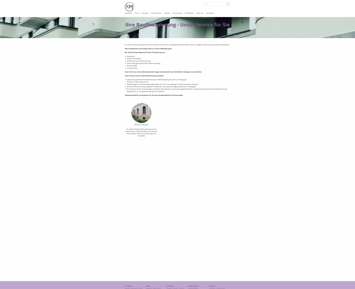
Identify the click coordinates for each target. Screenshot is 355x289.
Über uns (200, 13)
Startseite (128, 13)
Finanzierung (177, 13)
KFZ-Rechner (189, 13)
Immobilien (210, 13)
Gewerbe (145, 13)
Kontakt (167, 13)
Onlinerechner (156, 13)
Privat (137, 13)
